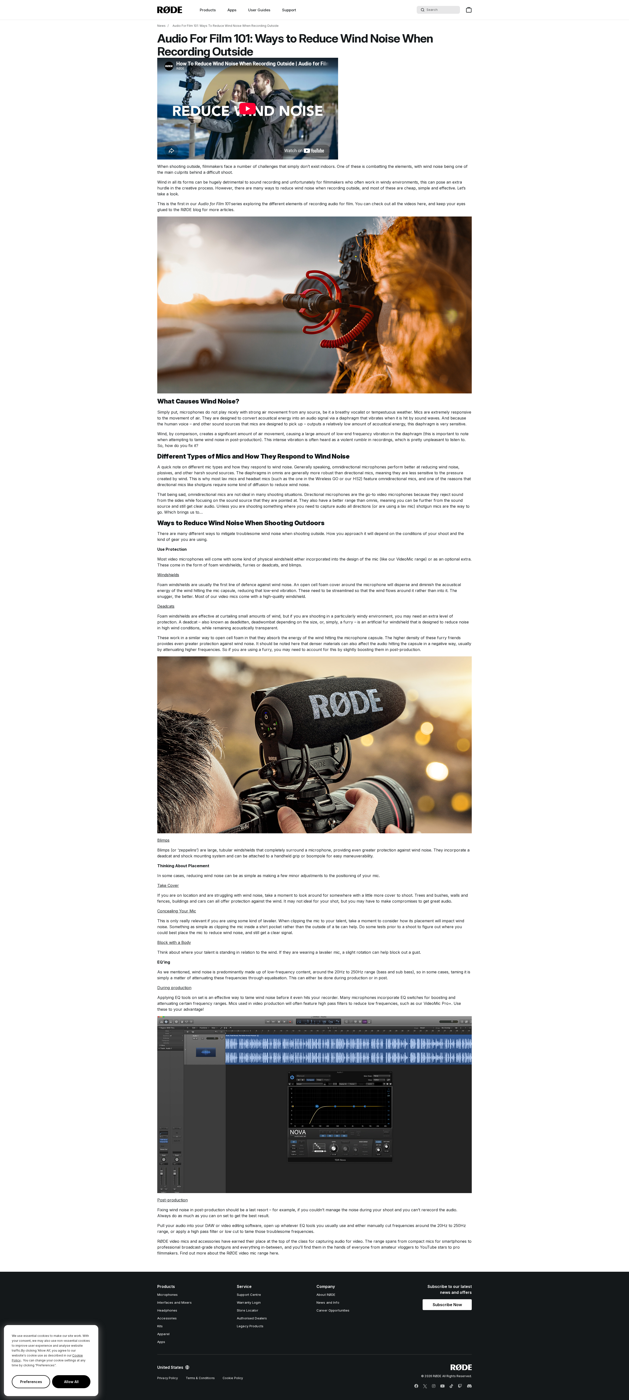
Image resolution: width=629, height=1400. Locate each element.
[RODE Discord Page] (469, 1386)
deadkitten (239, 622)
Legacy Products (250, 1326)
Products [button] (208, 10)
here (421, 203)
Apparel (163, 1334)
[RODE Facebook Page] (416, 1386)
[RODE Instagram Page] (433, 1386)
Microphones (167, 1295)
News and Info (327, 1302)
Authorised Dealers (252, 1318)
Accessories (167, 1318)
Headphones (167, 1310)
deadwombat (263, 622)
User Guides (259, 10)
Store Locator (247, 1310)
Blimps (163, 850)
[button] (447, 1304)
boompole (315, 855)
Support (289, 10)
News (161, 26)
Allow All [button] (71, 1382)
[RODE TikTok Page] (451, 1386)
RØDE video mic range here (252, 1253)
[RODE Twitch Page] (460, 1386)
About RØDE (325, 1295)
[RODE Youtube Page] (442, 1386)
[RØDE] (169, 9)
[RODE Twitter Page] (425, 1386)
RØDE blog (191, 209)
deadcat (190, 622)
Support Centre (249, 1295)
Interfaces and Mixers (174, 1302)
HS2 (357, 478)
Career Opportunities (333, 1310)
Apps (232, 10)
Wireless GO (327, 478)
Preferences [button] (31, 1382)
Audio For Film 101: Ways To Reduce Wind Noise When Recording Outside (225, 26)
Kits (160, 1326)
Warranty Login (249, 1302)
